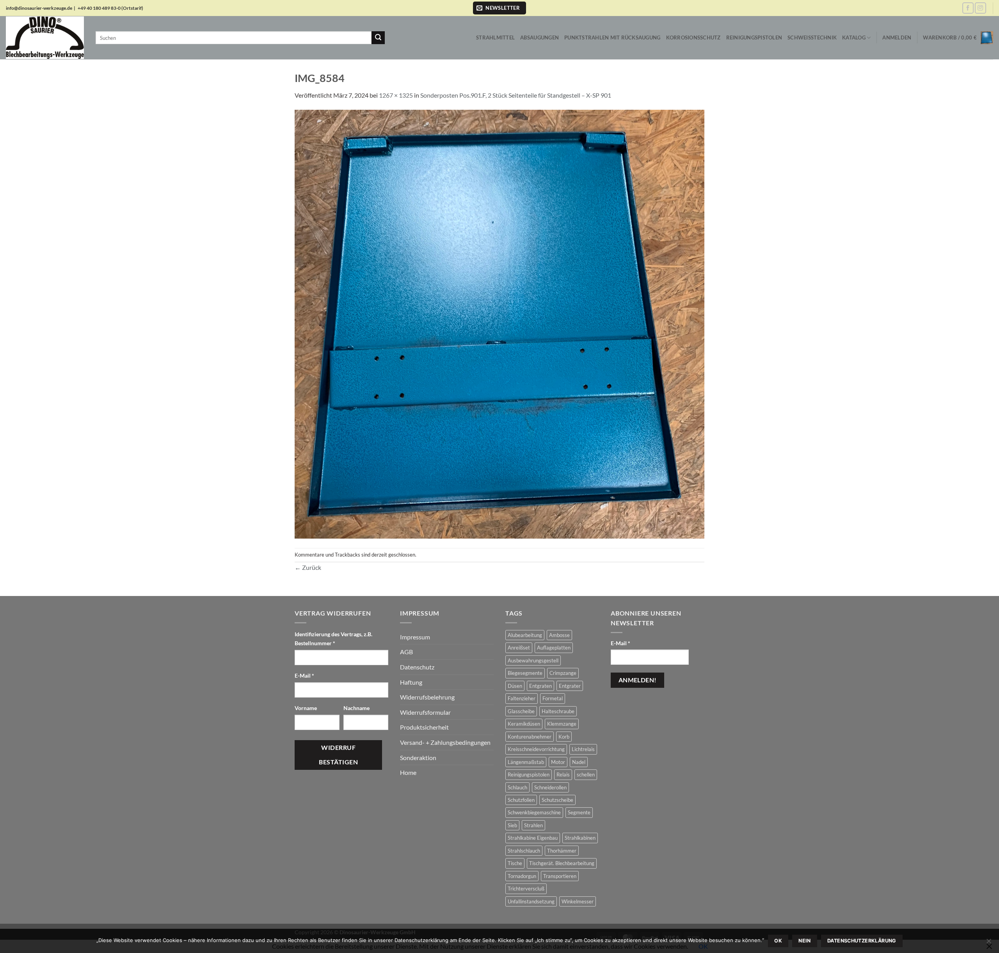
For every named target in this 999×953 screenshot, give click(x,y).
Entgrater (570, 686)
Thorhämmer (561, 851)
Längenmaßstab (526, 762)
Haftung (411, 682)
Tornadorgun (522, 876)
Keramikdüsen (524, 724)
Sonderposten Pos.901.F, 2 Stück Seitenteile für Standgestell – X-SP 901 (515, 95)
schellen (586, 774)
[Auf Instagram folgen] (980, 8)
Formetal (552, 698)
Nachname (357, 708)
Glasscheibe (521, 711)
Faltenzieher (521, 698)
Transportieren (559, 876)
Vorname (306, 708)
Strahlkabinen (580, 838)
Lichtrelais (583, 749)
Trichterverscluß (526, 888)
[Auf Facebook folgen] (968, 8)
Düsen (515, 686)
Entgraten (540, 686)
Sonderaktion (418, 757)
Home (408, 772)
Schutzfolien (521, 800)
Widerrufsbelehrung (427, 697)
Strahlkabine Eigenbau (533, 838)
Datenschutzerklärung (861, 941)
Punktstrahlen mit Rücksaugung (612, 37)
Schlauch (517, 787)
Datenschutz (417, 667)
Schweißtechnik (812, 37)
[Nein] (988, 943)
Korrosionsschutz (693, 37)
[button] (499, 8)
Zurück (308, 567)
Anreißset (519, 647)
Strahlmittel (495, 37)
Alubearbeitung (525, 635)
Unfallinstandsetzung (531, 901)
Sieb (512, 825)
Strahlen (533, 825)
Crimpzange (562, 673)
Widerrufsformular (425, 712)
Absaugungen (539, 37)
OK (778, 941)
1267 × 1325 (396, 95)
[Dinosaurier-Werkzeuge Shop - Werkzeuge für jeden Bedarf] (45, 37)
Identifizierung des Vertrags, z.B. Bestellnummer (333, 638)
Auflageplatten (554, 647)
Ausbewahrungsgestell (533, 660)
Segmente (579, 812)
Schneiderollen (550, 787)
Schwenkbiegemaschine (534, 812)
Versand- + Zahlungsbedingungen (445, 742)
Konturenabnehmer (529, 736)
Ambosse (559, 635)
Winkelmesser (578, 901)
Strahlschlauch (524, 851)
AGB (406, 651)
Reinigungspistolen (754, 37)
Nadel (578, 762)
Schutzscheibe (557, 800)
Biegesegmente (525, 673)
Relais (563, 774)
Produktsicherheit (424, 727)
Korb (563, 736)
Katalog (854, 37)
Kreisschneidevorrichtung (536, 749)
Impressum (415, 637)
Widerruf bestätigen (338, 755)
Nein (804, 941)
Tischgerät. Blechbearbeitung (561, 863)
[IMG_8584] (499, 323)
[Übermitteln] (378, 38)
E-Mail (304, 675)
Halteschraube (558, 711)
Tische (515, 863)
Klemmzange (561, 724)
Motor (558, 762)
